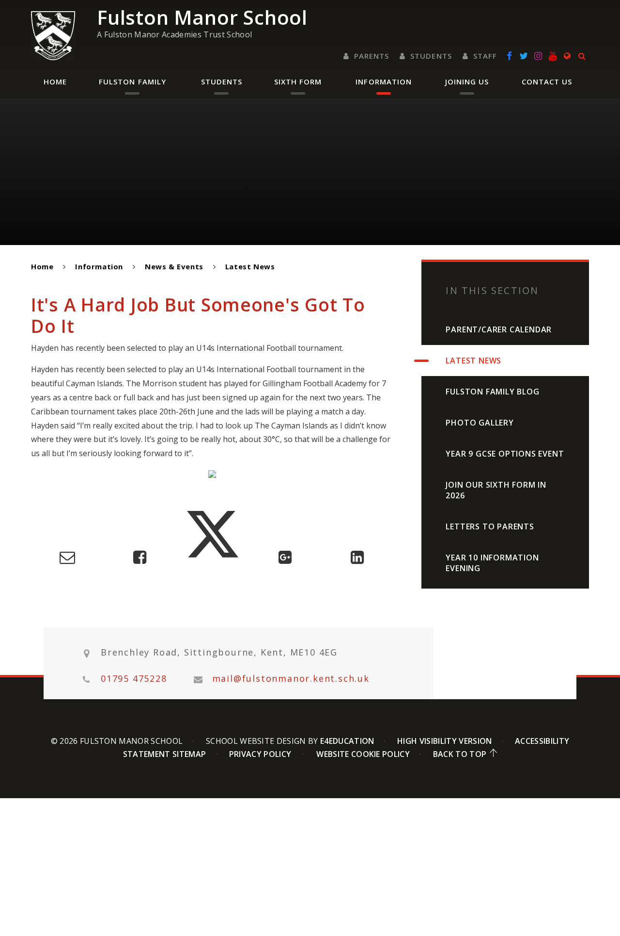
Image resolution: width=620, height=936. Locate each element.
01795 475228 (134, 678)
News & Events (174, 266)
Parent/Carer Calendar (499, 329)
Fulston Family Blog (492, 391)
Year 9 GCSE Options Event (505, 453)
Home (42, 266)
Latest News (250, 266)
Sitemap (189, 754)
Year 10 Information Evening (492, 563)
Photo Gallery (479, 422)
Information (99, 266)
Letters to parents (490, 526)
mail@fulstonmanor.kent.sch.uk (291, 678)
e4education (347, 741)
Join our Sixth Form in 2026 (496, 490)
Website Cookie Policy (363, 754)
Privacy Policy (260, 754)
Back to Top (460, 754)
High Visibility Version (444, 741)
